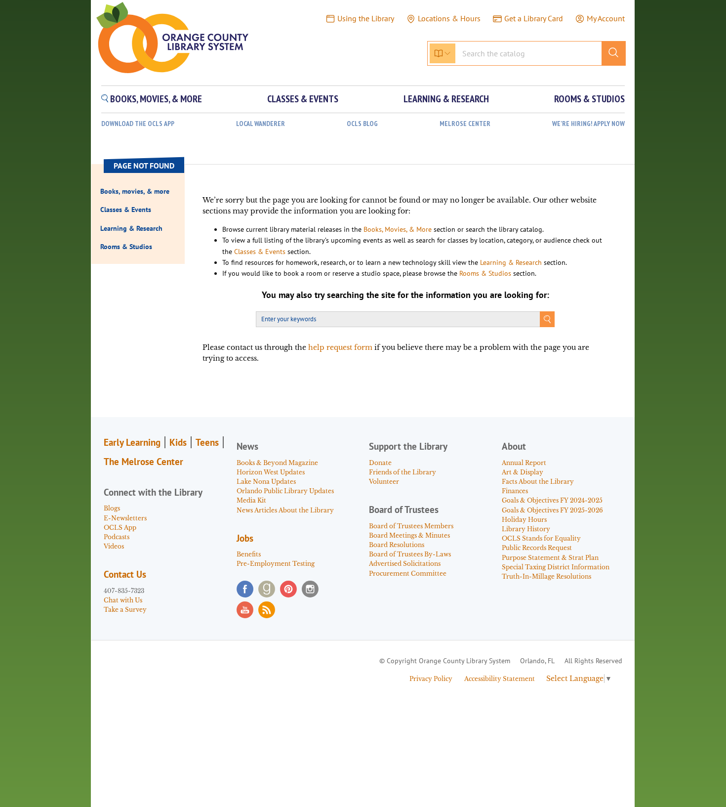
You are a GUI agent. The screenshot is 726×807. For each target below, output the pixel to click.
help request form (340, 347)
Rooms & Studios (485, 273)
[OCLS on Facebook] (245, 589)
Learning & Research (511, 262)
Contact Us (125, 574)
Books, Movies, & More (397, 229)
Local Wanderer (260, 123)
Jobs (245, 538)
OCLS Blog (362, 123)
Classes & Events (259, 251)
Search (547, 319)
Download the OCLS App (137, 123)
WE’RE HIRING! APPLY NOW (588, 123)
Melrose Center (465, 123)
